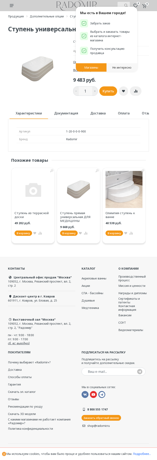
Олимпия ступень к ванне (120, 215)
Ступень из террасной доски (32, 215)
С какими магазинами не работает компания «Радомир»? (39, 421)
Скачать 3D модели (22, 414)
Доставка (98, 113)
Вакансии (124, 315)
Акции (86, 286)
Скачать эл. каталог (22, 392)
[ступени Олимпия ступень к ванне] (123, 189)
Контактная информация (127, 308)
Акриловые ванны (94, 278)
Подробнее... (142, 454)
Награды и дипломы (132, 293)
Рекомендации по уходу (25, 406)
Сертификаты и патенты (129, 300)
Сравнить (135, 91)
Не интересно (121, 67)
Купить (108, 91)
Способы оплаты (20, 377)
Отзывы (13, 399)
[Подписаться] (140, 372)
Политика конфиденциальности (30, 429)
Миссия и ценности (131, 286)
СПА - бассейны (92, 293)
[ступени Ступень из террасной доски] (33, 189)
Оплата (124, 113)
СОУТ (122, 322)
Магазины (91, 67)
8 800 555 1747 (97, 409)
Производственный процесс (132, 278)
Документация (66, 113)
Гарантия (14, 384)
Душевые (88, 300)
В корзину (23, 233)
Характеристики (29, 113)
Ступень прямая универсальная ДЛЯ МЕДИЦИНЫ (75, 217)
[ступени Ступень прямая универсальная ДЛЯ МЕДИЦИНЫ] (78, 189)
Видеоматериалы (130, 330)
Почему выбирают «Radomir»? (29, 362)
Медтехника (90, 308)
